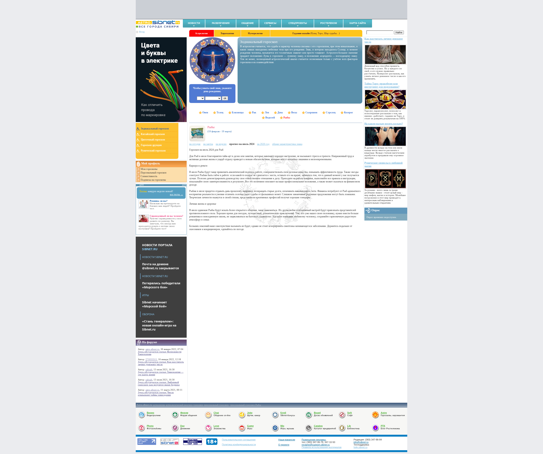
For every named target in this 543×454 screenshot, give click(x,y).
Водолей (270, 117)
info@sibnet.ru (361, 442)
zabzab (149, 369)
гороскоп (198, 405)
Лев (267, 112)
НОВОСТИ (194, 23)
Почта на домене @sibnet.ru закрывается (160, 266)
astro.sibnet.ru (152, 349)
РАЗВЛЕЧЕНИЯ (221, 23)
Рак (254, 112)
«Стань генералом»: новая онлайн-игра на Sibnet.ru (159, 325)
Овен (205, 112)
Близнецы (238, 112)
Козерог (348, 112)
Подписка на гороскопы (153, 179)
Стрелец (331, 112)
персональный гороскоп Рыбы (245, 405)
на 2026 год (263, 144)
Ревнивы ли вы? (159, 201)
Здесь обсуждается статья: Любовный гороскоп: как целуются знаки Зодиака (159, 383)
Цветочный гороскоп (153, 139)
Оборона (148, 314)
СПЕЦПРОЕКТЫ (297, 23)
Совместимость (149, 176)
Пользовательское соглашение (239, 439)
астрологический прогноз (179, 405)
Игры (145, 295)
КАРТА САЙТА (358, 23)
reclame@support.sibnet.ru (316, 444)
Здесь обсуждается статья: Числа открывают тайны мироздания (156, 393)
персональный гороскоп (216, 405)
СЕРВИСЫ (270, 23)
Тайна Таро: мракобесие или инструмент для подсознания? (381, 85)
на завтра (208, 144)
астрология (159, 405)
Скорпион (311, 112)
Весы (294, 112)
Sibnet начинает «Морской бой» (154, 304)
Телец (220, 112)
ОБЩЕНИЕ (247, 23)
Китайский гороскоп (153, 134)
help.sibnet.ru (360, 447)
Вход (141, 32)
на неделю (221, 144)
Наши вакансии (286, 439)
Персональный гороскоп (153, 172)
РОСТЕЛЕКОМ (328, 23)
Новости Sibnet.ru (155, 257)
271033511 (151, 359)
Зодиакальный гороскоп (155, 128)
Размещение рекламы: (314, 439)
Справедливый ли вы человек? (166, 216)
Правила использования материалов (321, 447)
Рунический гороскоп (153, 150)
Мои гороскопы (149, 169)
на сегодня (194, 144)
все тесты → (176, 194)
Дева (280, 112)
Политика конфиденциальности (239, 444)
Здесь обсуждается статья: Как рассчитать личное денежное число (161, 363)
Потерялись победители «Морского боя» (161, 285)
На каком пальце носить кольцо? (383, 123)
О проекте (283, 444)
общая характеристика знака (287, 144)
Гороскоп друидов (151, 145)
